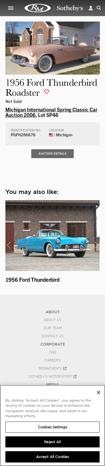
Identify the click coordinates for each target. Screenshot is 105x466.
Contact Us (52, 336)
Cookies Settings (52, 427)
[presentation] (9, 245)
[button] (91, 8)
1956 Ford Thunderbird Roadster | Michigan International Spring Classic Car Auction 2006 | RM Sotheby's (54, 8)
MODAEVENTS (51, 368)
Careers (52, 360)
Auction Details (52, 153)
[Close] (98, 392)
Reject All (52, 442)
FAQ (52, 352)
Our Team (53, 328)
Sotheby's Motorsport (51, 376)
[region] (52, 425)
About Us (52, 320)
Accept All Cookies (52, 457)
